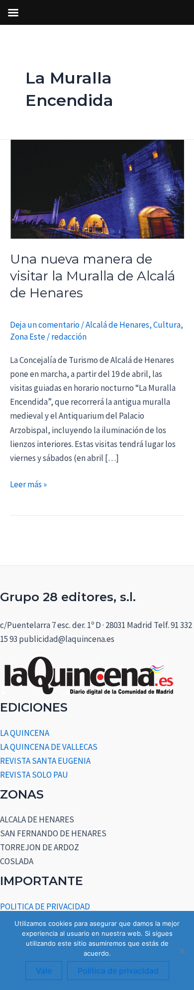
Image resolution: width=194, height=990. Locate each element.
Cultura (167, 324)
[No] (182, 951)
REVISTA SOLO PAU (34, 774)
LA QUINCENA (24, 732)
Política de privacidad (118, 971)
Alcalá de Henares (117, 324)
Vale (44, 971)
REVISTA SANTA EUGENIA (45, 760)
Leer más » (28, 483)
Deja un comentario (45, 324)
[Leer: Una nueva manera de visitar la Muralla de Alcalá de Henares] (97, 187)
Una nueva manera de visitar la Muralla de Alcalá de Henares (92, 276)
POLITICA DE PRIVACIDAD (45, 906)
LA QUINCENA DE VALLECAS (48, 746)
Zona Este (27, 336)
